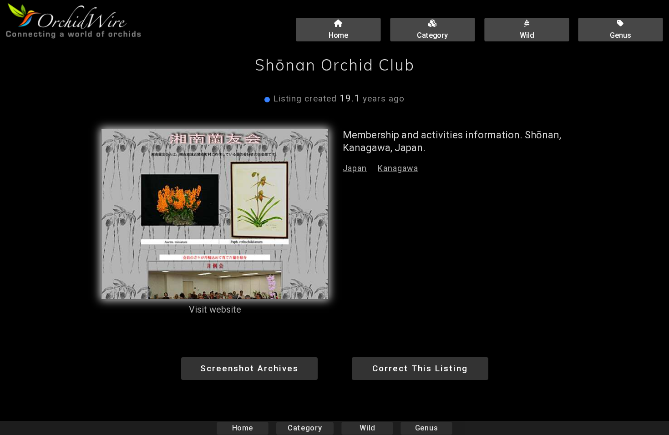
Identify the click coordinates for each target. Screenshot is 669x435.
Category (305, 428)
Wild (367, 428)
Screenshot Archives (249, 368)
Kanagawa (398, 168)
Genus (426, 428)
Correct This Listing (420, 368)
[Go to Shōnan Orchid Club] (215, 214)
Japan (355, 168)
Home (242, 428)
